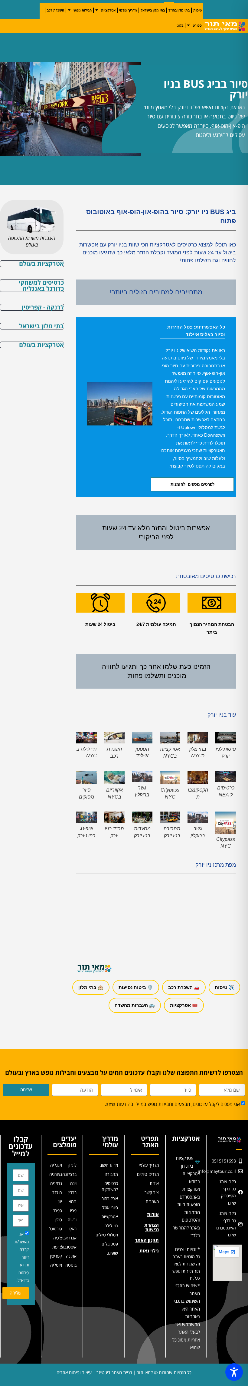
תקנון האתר (147, 1240)
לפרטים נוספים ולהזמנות (192, 484)
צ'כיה (57, 1238)
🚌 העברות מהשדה (135, 1005)
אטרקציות (108, 10)
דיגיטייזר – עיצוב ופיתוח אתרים (83, 1372)
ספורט (197, 25)
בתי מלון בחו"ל (179, 10)
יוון (60, 1201)
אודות (154, 1183)
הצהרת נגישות (151, 1227)
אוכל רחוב (110, 1198)
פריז (73, 1210)
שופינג (112, 1253)
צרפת (57, 1247)
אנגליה (56, 1165)
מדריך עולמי (128, 10)
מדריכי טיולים (148, 1174)
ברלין (72, 1192)
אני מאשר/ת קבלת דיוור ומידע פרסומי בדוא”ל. (22, 1257)
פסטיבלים (110, 1244)
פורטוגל (55, 1229)
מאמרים (152, 1201)
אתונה (71, 1256)
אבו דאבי (69, 1238)
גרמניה (56, 1183)
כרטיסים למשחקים (110, 1186)
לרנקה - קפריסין (43, 307)
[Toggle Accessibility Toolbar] (234, 1372)
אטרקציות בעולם (41, 264)
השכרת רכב (55, 10)
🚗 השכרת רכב (184, 987)
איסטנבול (69, 1247)
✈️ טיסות (224, 987)
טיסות (197, 10)
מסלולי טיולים (107, 1235)
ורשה (72, 1219)
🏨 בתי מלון (90, 987)
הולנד (57, 1192)
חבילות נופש (82, 10)
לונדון (72, 1165)
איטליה (56, 1265)
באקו (73, 1229)
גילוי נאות (149, 1251)
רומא (73, 1201)
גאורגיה (55, 1174)
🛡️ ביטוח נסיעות (136, 987)
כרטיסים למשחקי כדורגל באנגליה (41, 285)
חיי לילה (111, 1226)
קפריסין (56, 1256)
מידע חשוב (109, 1165)
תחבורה (111, 1174)
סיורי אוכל (110, 1207)
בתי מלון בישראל (153, 10)
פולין (58, 1219)
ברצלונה (69, 1174)
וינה (73, 1183)
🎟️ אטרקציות (184, 1005)
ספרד (57, 1210)
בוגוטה (71, 1265)
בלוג (180, 25)
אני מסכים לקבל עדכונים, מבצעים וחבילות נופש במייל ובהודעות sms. (172, 1104)
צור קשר (152, 1192)
